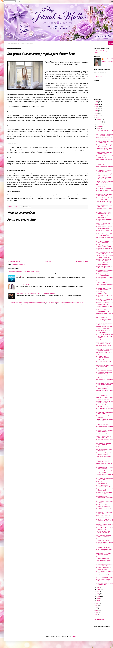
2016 (96, 608)
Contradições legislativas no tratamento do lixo (103, 292)
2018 (96, 603)
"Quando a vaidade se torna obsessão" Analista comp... (104, 178)
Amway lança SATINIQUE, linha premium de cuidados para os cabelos (34, 284)
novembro (99, 121)
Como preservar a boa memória (104, 188)
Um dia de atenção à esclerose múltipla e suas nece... (104, 373)
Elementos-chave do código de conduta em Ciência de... (104, 493)
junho (98, 589)
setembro (99, 126)
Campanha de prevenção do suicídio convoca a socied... (104, 213)
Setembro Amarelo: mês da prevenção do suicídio (103, 557)
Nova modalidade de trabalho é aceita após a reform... (104, 289)
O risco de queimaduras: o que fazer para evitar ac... (104, 550)
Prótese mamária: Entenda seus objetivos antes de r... (104, 423)
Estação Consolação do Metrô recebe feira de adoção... (104, 138)
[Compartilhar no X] (27, 206)
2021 (96, 113)
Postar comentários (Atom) (18, 264)
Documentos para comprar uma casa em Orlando (104, 281)
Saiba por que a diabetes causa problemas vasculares (104, 398)
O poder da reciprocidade (102, 575)
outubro (99, 124)
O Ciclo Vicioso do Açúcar (103, 330)
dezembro (99, 119)
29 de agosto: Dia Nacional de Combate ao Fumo (104, 299)
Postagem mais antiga (82, 261)
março (98, 596)
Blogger (73, 636)
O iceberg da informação (22, 276)
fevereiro (99, 598)
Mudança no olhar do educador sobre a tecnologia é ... (104, 464)
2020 (96, 115)
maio (98, 591)
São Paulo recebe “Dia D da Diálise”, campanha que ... (103, 536)
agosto (99, 128)
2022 (96, 111)
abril (98, 594)
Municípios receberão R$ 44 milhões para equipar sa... (103, 342)
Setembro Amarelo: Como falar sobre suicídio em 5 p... (104, 327)
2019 (96, 117)
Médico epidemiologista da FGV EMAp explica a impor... (104, 234)
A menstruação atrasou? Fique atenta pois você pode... (104, 249)
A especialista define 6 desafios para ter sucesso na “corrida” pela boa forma (35, 293)
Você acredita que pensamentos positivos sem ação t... (104, 181)
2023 (96, 108)
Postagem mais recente (14, 261)
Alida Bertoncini (108, 59)
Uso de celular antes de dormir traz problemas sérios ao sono (24, 271)
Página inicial (48, 261)
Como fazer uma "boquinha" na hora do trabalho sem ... (104, 453)
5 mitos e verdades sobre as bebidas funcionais (103, 436)
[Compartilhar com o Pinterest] (30, 206)
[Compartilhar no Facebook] (28, 206)
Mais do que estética (101, 317)
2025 (96, 104)
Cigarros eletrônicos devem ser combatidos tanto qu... (104, 263)
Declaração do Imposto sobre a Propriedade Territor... (104, 274)
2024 (96, 106)
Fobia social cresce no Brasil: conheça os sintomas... (104, 460)
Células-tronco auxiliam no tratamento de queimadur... (103, 546)
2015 (96, 610)
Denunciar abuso (99, 619)
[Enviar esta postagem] (20, 206)
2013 (96, 614)
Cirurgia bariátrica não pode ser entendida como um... (104, 231)
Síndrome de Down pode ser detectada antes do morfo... (104, 320)
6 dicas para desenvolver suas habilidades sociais (104, 152)
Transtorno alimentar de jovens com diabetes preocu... (104, 307)
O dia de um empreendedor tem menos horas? (104, 163)
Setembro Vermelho (101, 332)
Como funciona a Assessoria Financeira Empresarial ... (103, 516)
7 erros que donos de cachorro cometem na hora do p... (104, 149)
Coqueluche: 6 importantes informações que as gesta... (104, 369)
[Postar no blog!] (25, 206)
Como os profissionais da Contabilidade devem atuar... (104, 486)
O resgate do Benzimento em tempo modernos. (103, 568)
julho (98, 587)
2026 (96, 102)
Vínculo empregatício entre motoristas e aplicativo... (103, 505)
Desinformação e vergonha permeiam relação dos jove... (104, 245)
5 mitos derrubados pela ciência (104, 447)
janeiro (99, 600)
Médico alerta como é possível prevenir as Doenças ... (104, 554)
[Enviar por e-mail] (23, 206)
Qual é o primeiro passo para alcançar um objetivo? (103, 580)
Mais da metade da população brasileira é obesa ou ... (104, 405)
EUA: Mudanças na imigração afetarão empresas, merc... (104, 296)
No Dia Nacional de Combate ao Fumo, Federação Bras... (104, 310)
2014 (96, 612)
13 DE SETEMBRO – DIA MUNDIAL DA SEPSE (103, 532)
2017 (96, 605)
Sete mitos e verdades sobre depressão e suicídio (103, 561)
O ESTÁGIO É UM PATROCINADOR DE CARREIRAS (102, 358)
